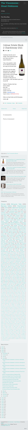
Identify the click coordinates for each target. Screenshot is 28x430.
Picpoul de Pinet (9, 297)
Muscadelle (15, 296)
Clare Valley (7, 218)
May (4, 391)
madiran (24, 338)
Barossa (10, 242)
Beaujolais (24, 261)
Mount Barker (13, 263)
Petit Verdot (4, 239)
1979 (16, 303)
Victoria (6, 257)
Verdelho (3, 250)
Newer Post (4, 108)
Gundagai (10, 295)
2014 (12, 209)
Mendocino (23, 320)
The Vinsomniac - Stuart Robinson (10, 4)
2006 (23, 236)
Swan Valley (12, 333)
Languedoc (3, 263)
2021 (5, 103)
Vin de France (23, 335)
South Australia (11, 233)
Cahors (23, 292)
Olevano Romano (8, 326)
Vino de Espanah (12, 337)
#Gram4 (12, 273)
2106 (21, 258)
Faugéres (3, 312)
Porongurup (8, 252)
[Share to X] (6, 99)
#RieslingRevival (4, 254)
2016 (6, 209)
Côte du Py (23, 310)
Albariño (23, 280)
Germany (23, 276)
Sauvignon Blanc (5, 214)
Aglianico (9, 266)
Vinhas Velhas (4, 337)
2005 (16, 248)
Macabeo (18, 284)
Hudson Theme (7, 424)
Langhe (19, 318)
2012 (25, 209)
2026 (2, 347)
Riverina (10, 248)
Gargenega (5, 284)
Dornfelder (2, 311)
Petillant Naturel (19, 277)
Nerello (10, 325)
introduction (20, 300)
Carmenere (18, 305)
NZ (24, 269)
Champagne (15, 267)
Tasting (18, 270)
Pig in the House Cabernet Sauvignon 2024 (16, 176)
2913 (8, 304)
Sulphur (7, 299)
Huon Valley (9, 316)
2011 (5, 215)
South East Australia (14, 265)
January (4, 396)
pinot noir (20, 212)
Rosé (24, 215)
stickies (3, 339)
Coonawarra (15, 228)
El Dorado (21, 267)
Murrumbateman (11, 323)
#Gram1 (6, 271)
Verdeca (15, 335)
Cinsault (17, 251)
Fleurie (8, 312)
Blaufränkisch (22, 274)
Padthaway (23, 326)
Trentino (7, 261)
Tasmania (11, 235)
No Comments (19, 103)
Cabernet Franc (22, 231)
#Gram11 (11, 271)
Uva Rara (6, 335)
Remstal (19, 329)
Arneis (16, 257)
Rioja (14, 259)
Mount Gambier (22, 322)
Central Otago (22, 257)
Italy (11, 239)
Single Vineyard (18, 225)
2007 (25, 235)
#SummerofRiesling (14, 258)
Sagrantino (13, 270)
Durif (11, 255)
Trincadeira (23, 334)
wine (6, 280)
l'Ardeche (17, 338)
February (5, 394)
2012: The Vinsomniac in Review (8, 192)
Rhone (6, 330)
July (4, 356)
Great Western (19, 269)
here (17, 28)
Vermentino (6, 232)
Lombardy (15, 319)
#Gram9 (2, 303)
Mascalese (18, 320)
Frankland (13, 312)
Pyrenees (10, 229)
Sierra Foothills (8, 278)
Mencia (8, 263)
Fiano (12, 246)
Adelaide (12, 251)
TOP (26, 428)
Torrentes (2, 334)
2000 (11, 274)
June (4, 358)
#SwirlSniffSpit (14, 289)
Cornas (6, 282)
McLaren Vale (16, 204)
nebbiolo (3, 240)
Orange (13, 103)
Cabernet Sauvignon (19, 208)
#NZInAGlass (7, 303)
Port (7, 329)
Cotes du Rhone (16, 276)
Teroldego (23, 278)
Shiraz (3, 204)
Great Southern (15, 217)
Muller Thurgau (3, 323)
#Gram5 (17, 273)
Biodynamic (17, 244)
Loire (14, 284)
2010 (25, 214)
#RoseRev (3, 242)
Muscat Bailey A (18, 323)
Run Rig (10, 331)
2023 (15, 242)
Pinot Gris (23, 229)
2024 (18, 243)
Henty (14, 295)
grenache (11, 212)
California (11, 262)
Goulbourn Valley (22, 314)
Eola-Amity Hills (20, 311)
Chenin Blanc (8, 276)
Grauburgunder (8, 315)
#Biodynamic (18, 261)
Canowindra (8, 305)
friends (13, 338)
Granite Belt (20, 220)
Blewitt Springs (18, 292)
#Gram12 (11, 280)
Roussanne (3, 235)
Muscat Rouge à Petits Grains (7, 285)
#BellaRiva (10, 301)
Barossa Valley (6, 206)
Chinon (23, 307)
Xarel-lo (2, 300)
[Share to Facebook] (7, 99)
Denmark (22, 251)
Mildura (2, 322)
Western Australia (4, 255)
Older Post (24, 108)
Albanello (12, 304)
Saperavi (8, 288)
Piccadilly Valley (22, 327)
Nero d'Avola (21, 238)
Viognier (18, 224)
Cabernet (24, 247)
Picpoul (2, 270)
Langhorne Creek (8, 220)
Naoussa (6, 325)
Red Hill (15, 329)
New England (4, 247)
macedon (12, 261)
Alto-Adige (16, 274)
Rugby (7, 331)
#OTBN (3, 289)
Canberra (3, 267)
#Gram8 (7, 274)
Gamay (2, 246)
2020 (20, 232)
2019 (11, 215)
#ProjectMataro (15, 222)
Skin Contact (14, 288)
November (5, 353)
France (11, 236)
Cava (16, 281)
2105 (8, 291)
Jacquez (18, 295)
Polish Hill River (21, 286)
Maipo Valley (7, 320)
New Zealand (4, 243)
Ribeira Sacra (18, 330)
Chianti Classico (21, 281)
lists (21, 338)
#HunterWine (21, 252)
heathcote (21, 240)
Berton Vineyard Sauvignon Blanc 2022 (11, 377)
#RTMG (12, 303)
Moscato (16, 254)
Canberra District (12, 231)
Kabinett (6, 318)
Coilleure (10, 308)
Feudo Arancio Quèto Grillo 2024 (13, 184)
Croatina (18, 310)
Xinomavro (24, 337)
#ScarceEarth (8, 289)
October (4, 355)
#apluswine (3, 266)
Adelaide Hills (13, 211)
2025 (3, 291)
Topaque (23, 333)
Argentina (4, 292)
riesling (3, 212)
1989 (18, 303)
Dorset (7, 311)
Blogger (23, 33)
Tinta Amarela (12, 299)
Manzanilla (13, 320)
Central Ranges (19, 250)
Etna (25, 311)
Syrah (4, 231)
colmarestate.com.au (11, 92)
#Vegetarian (21, 289)
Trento (18, 334)
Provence (14, 297)
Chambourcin (3, 293)
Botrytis (14, 266)
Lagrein (2, 252)
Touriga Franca (13, 334)
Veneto (19, 288)
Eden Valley (10, 224)
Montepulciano (4, 251)
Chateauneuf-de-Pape (10, 293)
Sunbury (6, 333)
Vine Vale (24, 288)
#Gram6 (22, 273)
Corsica (24, 308)
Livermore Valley (8, 319)
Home (14, 108)
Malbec (17, 229)
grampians (15, 300)
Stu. (10, 50)
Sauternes (15, 331)
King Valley (21, 233)
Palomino (2, 327)
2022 (16, 232)
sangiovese (7, 225)
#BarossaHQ (4, 301)
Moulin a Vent (15, 322)
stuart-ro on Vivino (5, 13)
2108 (5, 304)
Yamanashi (4, 338)
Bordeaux (6, 281)
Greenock (10, 244)
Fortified (19, 282)
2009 (24, 217)
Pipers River (3, 329)
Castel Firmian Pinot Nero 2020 (9, 387)
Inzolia (21, 316)
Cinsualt (2, 308)
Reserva (23, 329)
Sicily (8, 246)
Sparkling (3, 227)
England (14, 311)
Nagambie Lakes (21, 255)
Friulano (17, 312)
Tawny (18, 278)
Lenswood (23, 318)
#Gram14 (22, 271)
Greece (13, 315)
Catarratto (23, 305)
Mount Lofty (19, 263)
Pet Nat (12, 277)
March (4, 392)
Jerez (3, 318)
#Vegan (12, 243)
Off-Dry (6, 265)
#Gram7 (2, 274)
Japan (25, 316)
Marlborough (12, 240)
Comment (20, 308)
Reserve (2, 330)
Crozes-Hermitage (12, 282)
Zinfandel (7, 258)
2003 (19, 280)
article (10, 250)
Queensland (3, 288)
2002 (15, 280)
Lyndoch (19, 319)
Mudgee (16, 218)
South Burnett (19, 259)
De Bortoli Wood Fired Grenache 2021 (11, 389)
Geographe (18, 235)
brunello (9, 338)
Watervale (12, 257)
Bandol (8, 292)
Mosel (11, 296)
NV (8, 228)
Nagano (2, 325)
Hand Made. (4, 316)
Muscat (19, 296)
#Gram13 (17, 271)
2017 (5, 211)
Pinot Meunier (8, 259)
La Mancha (14, 318)
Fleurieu (15, 255)
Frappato (24, 282)
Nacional (23, 323)
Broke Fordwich (21, 266)
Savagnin (2, 299)
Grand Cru (2, 315)
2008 (24, 224)
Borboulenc (3, 305)
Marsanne (21, 242)
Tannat (2, 257)
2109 (11, 291)
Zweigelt (10, 300)
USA (2, 271)
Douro (10, 311)
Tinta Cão (23, 270)
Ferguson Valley (7, 269)
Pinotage (15, 286)
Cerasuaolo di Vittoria (12, 307)
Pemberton (12, 247)
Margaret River (18, 221)
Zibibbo (6, 300)
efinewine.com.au (15, 93)
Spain (18, 247)
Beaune (12, 292)
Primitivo (3, 258)
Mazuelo (23, 295)
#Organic (13, 238)
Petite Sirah (3, 297)
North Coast (19, 325)
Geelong (2, 314)
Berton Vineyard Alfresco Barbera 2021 (11, 374)
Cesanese (19, 307)
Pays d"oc (23, 285)
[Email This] (3, 99)
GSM (13, 269)
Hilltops (17, 236)
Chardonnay (9, 103)
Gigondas (6, 314)
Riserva (23, 330)
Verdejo (19, 335)
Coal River (17, 262)
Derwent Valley (18, 293)
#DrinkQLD (23, 301)
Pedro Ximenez (8, 327)
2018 (22, 211)
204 (24, 303)
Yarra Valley (5, 221)
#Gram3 (7, 273)
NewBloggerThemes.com (5, 425)
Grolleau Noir (24, 315)
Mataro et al (17, 214)
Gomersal (16, 314)
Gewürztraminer (5, 238)
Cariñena (13, 305)
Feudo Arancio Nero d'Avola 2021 (10, 384)
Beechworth (5, 262)
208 (5, 291)
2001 (25, 289)
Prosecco (14, 252)
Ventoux (11, 335)
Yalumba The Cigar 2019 (7, 382)
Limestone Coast (19, 239)
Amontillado (18, 304)
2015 (6, 208)
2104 (2, 304)
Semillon (23, 218)
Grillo (10, 284)
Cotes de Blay (13, 310)
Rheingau (23, 297)
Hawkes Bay (7, 277)
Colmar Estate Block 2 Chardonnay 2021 (13, 46)
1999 (21, 303)
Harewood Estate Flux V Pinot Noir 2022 (11, 376)
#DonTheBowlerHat (16, 301)
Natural (23, 296)
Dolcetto (22, 262)
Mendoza (2, 296)
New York (14, 325)
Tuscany (2, 335)
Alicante (18, 291)
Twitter (23, 299)
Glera (2, 277)
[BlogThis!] (5, 99)
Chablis (2, 276)
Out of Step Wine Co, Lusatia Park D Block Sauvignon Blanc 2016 (15, 160)
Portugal (10, 329)
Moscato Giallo (8, 322)
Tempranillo (4, 222)
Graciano (11, 254)
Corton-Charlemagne (5, 310)
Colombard (15, 308)
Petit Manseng (9, 286)
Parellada (17, 285)
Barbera (5, 236)
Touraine (7, 334)
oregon (25, 300)
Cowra (4, 248)
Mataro (23, 284)
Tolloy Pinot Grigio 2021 (8, 386)
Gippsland (11, 314)
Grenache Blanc (4, 295)
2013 (18, 209)
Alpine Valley (23, 291)
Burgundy (11, 281)
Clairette (6, 308)
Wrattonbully (13, 227)
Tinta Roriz (19, 299)
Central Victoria (9, 267)
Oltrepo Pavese (16, 326)
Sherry (19, 331)
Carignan (22, 248)
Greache (23, 293)
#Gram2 (2, 273)
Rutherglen (7, 270)
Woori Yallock (18, 337)
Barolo (2, 281)
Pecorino (2, 286)
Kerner (10, 318)
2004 (23, 244)
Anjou (23, 304)
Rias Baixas (11, 330)
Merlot (6, 217)
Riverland (22, 254)
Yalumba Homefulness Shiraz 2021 (10, 379)
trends (7, 339)
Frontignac (23, 312)
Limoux (2, 319)
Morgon (6, 296)
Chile (2, 282)
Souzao (13, 278)
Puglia (19, 297)
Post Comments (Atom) (12, 153)
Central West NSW (4, 307)
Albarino (14, 291)
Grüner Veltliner (20, 246)
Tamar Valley (18, 333)
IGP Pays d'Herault (16, 316)
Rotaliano (2, 331)
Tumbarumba (22, 265)
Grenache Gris (17, 315)
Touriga (2, 280)
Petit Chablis (15, 327)
